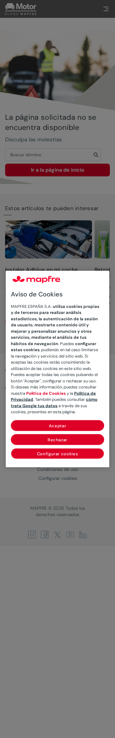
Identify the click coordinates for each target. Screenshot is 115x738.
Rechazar (57, 439)
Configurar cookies (57, 453)
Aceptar (57, 425)
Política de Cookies (46, 393)
